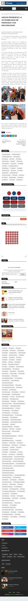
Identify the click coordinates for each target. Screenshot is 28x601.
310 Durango (19, 161)
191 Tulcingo (22, 498)
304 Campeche (17, 156)
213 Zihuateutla (5, 516)
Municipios (21, 198)
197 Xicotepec (17, 502)
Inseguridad (21, 202)
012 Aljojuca (21, 355)
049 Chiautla (4, 389)
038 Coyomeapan (6, 375)
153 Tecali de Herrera (6, 477)
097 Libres (20, 435)
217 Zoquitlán (5, 519)
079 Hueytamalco (13, 417)
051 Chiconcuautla (6, 392)
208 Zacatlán (13, 512)
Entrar (22, 274)
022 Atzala (11, 362)
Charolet (21, 594)
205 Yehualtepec (18, 509)
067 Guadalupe (5, 405)
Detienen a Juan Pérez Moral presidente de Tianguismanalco (15, 298)
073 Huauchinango (6, 412)
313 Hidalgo (20, 163)
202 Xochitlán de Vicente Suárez (9, 507)
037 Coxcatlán (21, 373)
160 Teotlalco (21, 479)
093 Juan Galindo (15, 431)
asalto (10, 554)
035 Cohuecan (5, 373)
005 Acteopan (12, 350)
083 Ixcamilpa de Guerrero (16, 422)
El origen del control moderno (15, 577)
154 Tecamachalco (17, 477)
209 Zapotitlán (21, 512)
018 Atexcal (18, 359)
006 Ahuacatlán (20, 350)
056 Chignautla (5, 396)
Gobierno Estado (14, 198)
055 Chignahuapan (16, 394)
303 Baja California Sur (7, 156)
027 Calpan (4, 366)
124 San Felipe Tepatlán (7, 459)
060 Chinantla (5, 399)
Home (10, 592)
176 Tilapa (22, 489)
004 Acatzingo (5, 350)
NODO (15, 282)
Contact (18, 592)
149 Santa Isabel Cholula (7, 475)
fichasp (20, 554)
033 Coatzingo (13, 371)
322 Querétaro (5, 172)
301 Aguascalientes (6, 154)
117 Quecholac (12, 454)
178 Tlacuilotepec (21, 491)
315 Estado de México (13, 165)
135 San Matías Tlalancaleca (8, 463)
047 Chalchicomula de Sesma (8, 387)
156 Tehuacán (5, 479)
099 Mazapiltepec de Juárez (8, 440)
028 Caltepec (11, 366)
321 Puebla (20, 170)
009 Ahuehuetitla (21, 352)
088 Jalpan (16, 426)
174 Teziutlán (5, 489)
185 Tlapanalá (20, 495)
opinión (3, 556)
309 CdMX (12, 161)
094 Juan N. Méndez (6, 433)
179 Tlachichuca (5, 493)
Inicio (2, 13)
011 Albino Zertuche (13, 355)
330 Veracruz (5, 179)
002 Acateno (11, 348)
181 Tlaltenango (5, 495)
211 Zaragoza (17, 514)
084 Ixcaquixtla (5, 424)
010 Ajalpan (4, 355)
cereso (3, 545)
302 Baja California (16, 154)
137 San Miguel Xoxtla (20, 463)
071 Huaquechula (6, 410)
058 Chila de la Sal (20, 396)
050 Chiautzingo (12, 389)
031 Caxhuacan (16, 369)
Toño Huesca (11, 312)
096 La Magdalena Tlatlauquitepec (9, 435)
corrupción (8, 564)
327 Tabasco (4, 177)
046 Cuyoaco (18, 385)
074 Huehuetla (15, 412)
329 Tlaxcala (20, 177)
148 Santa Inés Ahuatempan (8, 472)
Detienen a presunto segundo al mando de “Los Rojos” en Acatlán (16, 320)
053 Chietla (22, 392)
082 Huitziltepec (5, 422)
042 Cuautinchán (5, 380)
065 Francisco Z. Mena (6, 403)
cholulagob (7, 13)
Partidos (14, 202)
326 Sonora (21, 175)
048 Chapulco (19, 387)
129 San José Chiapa (6, 461)
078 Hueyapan (5, 417)
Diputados (6, 202)
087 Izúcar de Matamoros (7, 426)
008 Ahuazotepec (13, 352)
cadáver (15, 554)
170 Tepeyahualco (18, 486)
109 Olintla (12, 447)
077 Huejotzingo (18, 415)
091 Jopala (18, 429)
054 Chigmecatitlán (6, 394)
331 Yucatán (12, 179)
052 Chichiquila (15, 392)
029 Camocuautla (19, 366)
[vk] (20, 534)
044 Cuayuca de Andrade (7, 382)
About (14, 592)
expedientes (5, 547)
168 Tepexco (20, 484)
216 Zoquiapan (22, 516)
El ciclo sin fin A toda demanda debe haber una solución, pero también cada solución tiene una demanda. (16, 306)
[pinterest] (20, 530)
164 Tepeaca (5, 484)
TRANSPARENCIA (5, 283)
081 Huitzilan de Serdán (16, 419)
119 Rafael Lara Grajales (7, 456)
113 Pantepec (5, 452)
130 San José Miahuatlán (18, 461)
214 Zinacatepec (13, 516)
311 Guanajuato (5, 163)
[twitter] (20, 527)
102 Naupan (4, 442)
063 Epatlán (13, 401)
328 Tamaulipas (12, 177)
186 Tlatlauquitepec (6, 498)
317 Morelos (12, 168)
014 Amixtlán (11, 357)
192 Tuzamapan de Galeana (8, 500)
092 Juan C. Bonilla (6, 431)
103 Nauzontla (12, 442)
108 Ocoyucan (5, 447)
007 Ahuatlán (5, 352)
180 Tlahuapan (14, 493)
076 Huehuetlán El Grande (7, 415)
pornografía (9, 556)
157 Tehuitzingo (13, 479)
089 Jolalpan (5, 429)
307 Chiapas (18, 159)
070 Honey (17, 408)
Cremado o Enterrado (13, 584)
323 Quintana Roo (13, 172)
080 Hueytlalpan (5, 419)
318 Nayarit (19, 168)
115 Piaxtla (20, 452)
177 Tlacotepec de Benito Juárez (9, 491)
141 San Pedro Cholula (7, 465)
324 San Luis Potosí (6, 175)
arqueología (4, 543)
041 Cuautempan (18, 378)
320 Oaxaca (13, 170)
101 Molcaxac (18, 440)
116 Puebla (4, 454)
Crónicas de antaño (12, 571)
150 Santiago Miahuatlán (19, 475)
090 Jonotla (11, 429)
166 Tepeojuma (12, 484)
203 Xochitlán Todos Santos (8, 509)
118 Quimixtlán (20, 454)
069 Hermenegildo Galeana (8, 408)
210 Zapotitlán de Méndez (7, 514)
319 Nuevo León (5, 170)
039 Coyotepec (14, 375)
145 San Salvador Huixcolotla (8, 470)
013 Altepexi (4, 357)
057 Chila (12, 396)
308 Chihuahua (5, 161)
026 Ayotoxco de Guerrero (13, 364)
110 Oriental (18, 447)
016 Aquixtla (4, 359)
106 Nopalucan (15, 445)
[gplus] (7, 530)
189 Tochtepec (15, 498)
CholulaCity (9, 193)
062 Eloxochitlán (5, 401)
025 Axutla (4, 364)
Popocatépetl (5, 554)
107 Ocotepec (22, 445)
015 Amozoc (18, 357)
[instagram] (7, 534)
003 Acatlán (18, 348)
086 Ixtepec (12, 424)
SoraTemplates (12, 594)
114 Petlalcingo (13, 452)
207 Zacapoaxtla (5, 512)
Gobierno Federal (6, 198)
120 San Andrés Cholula (19, 456)
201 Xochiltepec (13, 505)
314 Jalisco (4, 165)
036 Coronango (13, 373)
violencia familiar (20, 556)
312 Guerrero (13, 163)
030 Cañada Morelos (6, 369)
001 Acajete (4, 348)
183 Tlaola (13, 495)
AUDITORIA (4, 282)
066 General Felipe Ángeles (19, 403)
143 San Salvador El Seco (19, 465)
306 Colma (12, 159)
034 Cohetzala (21, 371)
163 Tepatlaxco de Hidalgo (18, 482)
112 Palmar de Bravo (14, 449)
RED (19, 193)
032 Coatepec (5, 371)
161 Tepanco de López (7, 482)
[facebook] (7, 527)
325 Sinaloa (14, 175)
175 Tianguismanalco (14, 489)
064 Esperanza (21, 401)
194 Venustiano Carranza (7, 502)
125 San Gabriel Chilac (19, 459)
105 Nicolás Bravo (6, 445)
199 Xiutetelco (5, 505)
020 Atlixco (4, 362)
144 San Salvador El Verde (7, 468)
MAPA (14, 193)
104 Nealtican (20, 442)
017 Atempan (11, 359)
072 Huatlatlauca (14, 410)
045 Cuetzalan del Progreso (8, 385)
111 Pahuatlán (5, 449)
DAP (3, 564)
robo (15, 556)
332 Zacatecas (19, 179)
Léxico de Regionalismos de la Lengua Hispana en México (15, 291)
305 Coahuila (5, 159)
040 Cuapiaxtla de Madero (7, 378)
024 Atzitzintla (17, 362)
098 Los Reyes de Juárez (7, 438)
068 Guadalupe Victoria (15, 405)
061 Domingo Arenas (14, 399)
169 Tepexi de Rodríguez (7, 486)
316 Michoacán (5, 168)
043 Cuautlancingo (15, 380)
